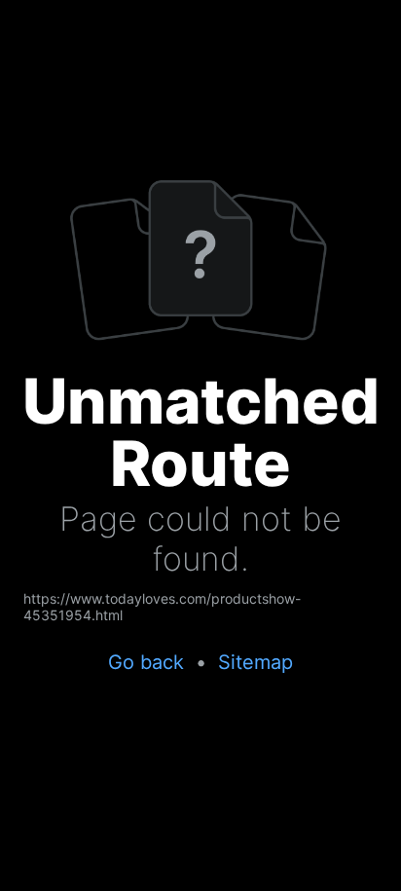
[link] (200, 606)
